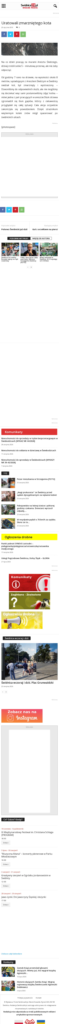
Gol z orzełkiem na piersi (45, 229)
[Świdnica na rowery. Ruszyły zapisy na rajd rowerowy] (10, 249)
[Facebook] (4, 34)
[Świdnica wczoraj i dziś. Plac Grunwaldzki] (29, 661)
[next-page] (31, 267)
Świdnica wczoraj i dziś (17, 638)
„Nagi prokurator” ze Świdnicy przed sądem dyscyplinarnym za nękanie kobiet (37, 493)
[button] (55, 6)
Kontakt (38, 998)
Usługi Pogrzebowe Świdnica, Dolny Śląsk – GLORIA (25, 558)
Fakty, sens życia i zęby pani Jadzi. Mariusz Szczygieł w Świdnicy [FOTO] (29, 259)
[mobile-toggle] (3, 6)
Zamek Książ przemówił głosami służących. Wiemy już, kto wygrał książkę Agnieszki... (36, 970)
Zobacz (6, 843)
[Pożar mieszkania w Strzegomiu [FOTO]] (8, 483)
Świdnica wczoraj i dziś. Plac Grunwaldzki (27, 682)
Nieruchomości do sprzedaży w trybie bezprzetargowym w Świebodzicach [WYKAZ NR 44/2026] (29, 439)
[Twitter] (10, 34)
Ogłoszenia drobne (18, 537)
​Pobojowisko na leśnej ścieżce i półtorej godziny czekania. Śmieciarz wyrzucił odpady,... (35, 508)
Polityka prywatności (25, 998)
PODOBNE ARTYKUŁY (19, 238)
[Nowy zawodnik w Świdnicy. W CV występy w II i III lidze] (49, 249)
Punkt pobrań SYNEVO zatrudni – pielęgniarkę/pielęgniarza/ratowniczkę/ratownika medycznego (25, 546)
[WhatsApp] (23, 34)
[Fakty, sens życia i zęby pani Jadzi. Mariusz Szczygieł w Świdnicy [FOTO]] (29, 249)
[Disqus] (29, 305)
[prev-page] (27, 267)
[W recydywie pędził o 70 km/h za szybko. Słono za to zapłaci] (8, 523)
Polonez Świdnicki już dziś (14, 229)
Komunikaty (14, 432)
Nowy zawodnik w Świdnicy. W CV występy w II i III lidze (48, 259)
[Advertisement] (29, 166)
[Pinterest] (16, 34)
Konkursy (8, 962)
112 (5, 473)
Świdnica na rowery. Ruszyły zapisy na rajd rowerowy (9, 259)
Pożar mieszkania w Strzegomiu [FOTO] (36, 479)
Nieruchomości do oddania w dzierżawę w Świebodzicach (28, 450)
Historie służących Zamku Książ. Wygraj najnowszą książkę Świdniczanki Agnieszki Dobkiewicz (37, 984)
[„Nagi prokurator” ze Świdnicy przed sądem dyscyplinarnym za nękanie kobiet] (8, 496)
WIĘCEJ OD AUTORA (41, 238)
